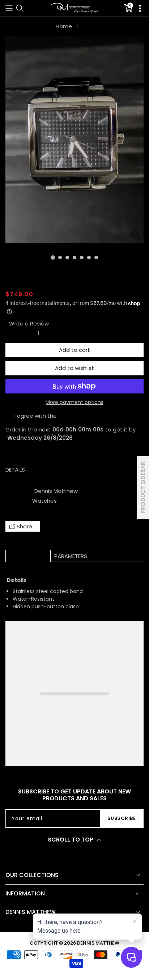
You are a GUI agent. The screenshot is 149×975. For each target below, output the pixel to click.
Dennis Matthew (56, 491)
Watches (44, 500)
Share (24, 526)
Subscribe (121, 818)
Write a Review (29, 323)
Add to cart (74, 350)
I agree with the (35, 416)
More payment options (74, 402)
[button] (9, 8)
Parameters (70, 556)
